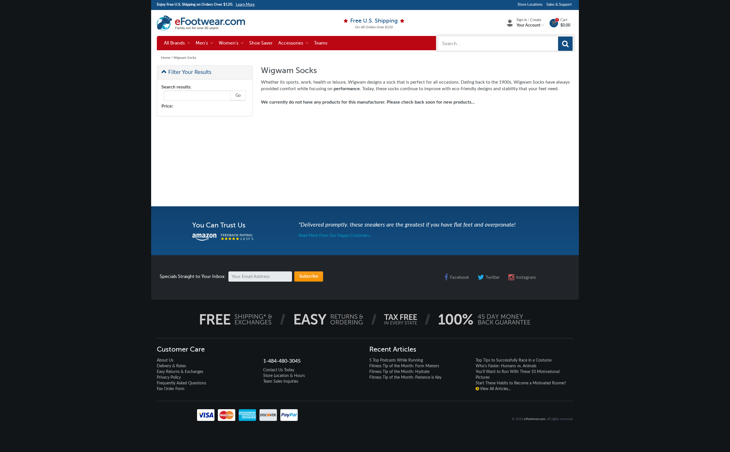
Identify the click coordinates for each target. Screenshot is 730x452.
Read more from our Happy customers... (335, 236)
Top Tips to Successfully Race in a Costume (513, 360)
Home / (167, 57)
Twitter (493, 277)
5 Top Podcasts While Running (396, 360)
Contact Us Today (278, 370)
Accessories (291, 43)
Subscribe (308, 277)
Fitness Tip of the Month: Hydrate (399, 372)
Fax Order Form (170, 389)
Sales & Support (559, 5)
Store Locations (530, 5)
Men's (203, 43)
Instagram (526, 277)
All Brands (175, 43)
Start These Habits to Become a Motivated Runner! (521, 383)
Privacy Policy (169, 378)
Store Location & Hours (284, 376)
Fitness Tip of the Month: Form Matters (404, 366)
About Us (165, 360)
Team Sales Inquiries (280, 382)
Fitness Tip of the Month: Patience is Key (405, 378)
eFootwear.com (534, 419)
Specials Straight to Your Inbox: (193, 276)
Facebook (459, 277)
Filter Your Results (189, 72)
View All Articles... (495, 389)
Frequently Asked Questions (181, 383)
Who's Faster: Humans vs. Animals (506, 366)
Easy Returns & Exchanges (180, 372)
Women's (230, 43)
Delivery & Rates (171, 366)
